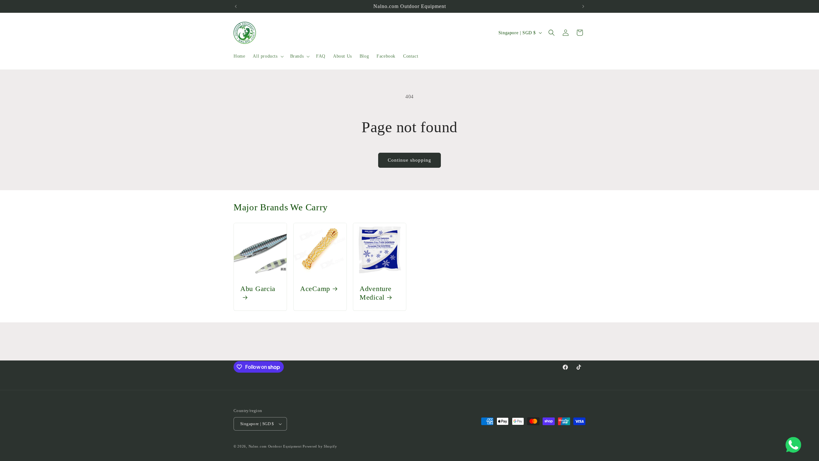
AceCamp (315, 289)
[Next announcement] (583, 6)
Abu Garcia (257, 289)
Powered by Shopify (320, 446)
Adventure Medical (375, 293)
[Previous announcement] (236, 6)
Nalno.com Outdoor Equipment (275, 446)
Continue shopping (409, 160)
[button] (267, 56)
